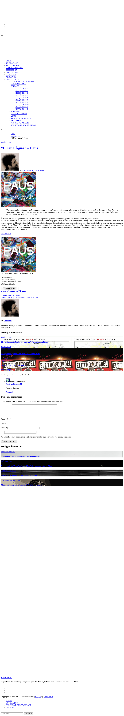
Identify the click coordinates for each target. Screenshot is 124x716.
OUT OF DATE (12, 79)
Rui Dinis (26, 170)
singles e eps (6, 142)
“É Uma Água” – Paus (19, 148)
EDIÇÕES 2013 (22, 93)
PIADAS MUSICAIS (14, 68)
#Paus (42, 170)
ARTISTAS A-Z (12, 65)
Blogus (38, 697)
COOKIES (10, 707)
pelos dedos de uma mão (10, 480)
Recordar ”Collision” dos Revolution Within (19, 475)
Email (4, 428)
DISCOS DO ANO (18, 84)
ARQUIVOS (11, 77)
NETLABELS (16, 121)
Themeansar (48, 697)
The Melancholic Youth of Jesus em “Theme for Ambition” (25, 342)
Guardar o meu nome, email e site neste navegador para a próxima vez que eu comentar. (37, 437)
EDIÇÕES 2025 (22, 88)
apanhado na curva (8, 452)
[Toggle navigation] (2, 35)
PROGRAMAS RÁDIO (20, 123)
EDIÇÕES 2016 (22, 107)
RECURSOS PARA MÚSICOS (23, 125)
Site (2, 432)
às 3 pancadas (6, 461)
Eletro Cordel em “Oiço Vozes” (14, 365)
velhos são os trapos (8, 471)
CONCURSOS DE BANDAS (22, 82)
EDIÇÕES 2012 (22, 95)
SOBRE (9, 701)
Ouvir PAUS (6, 234)
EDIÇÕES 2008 (22, 105)
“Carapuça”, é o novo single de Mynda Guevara (20, 456)
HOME (9, 61)
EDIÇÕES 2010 (22, 100)
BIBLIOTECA (11, 70)
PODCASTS (11, 75)
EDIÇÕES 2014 (22, 91)
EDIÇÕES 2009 (22, 102)
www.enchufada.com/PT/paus (13, 291)
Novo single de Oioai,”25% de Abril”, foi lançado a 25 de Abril (26, 466)
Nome (4, 423)
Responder (10, 392)
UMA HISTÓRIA (13, 72)
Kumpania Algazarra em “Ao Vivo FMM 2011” (20, 354)
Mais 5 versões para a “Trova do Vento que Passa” (22, 485)
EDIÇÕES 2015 (22, 109)
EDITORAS (15, 111)
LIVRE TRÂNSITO (19, 114)
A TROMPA (35, 9)
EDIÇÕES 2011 (22, 98)
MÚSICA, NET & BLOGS (21, 118)
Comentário (6, 419)
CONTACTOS (12, 703)
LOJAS (13, 116)
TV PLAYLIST (12, 63)
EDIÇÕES (15, 86)
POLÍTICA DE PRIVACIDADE (18, 705)
